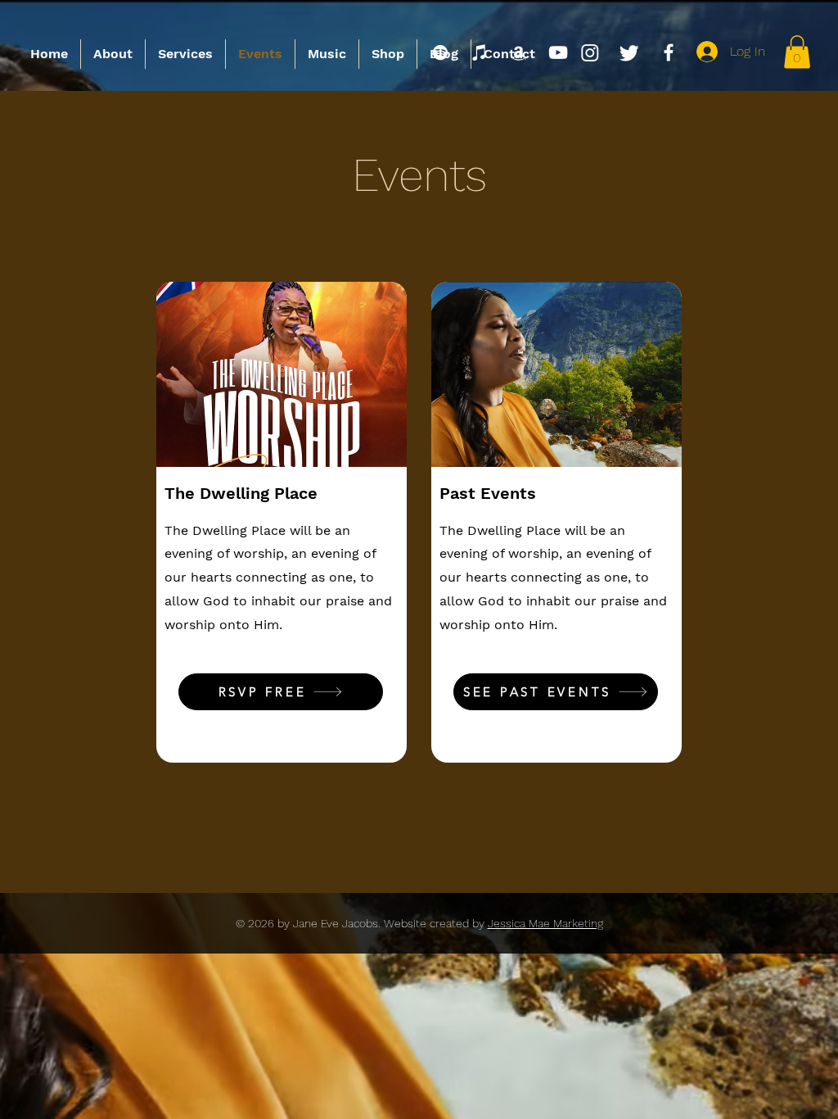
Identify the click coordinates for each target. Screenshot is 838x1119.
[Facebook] (668, 52)
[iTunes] (479, 52)
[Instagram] (590, 52)
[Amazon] (518, 52)
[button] (797, 52)
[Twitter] (629, 52)
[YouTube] (558, 52)
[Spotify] (440, 52)
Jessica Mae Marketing (545, 923)
